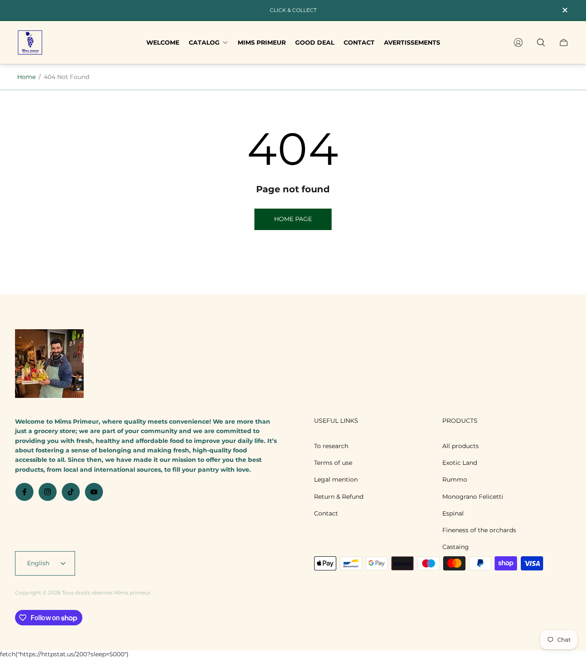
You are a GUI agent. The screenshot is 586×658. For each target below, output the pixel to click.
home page (293, 219)
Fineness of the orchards (479, 530)
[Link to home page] (49, 364)
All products (460, 446)
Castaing (455, 547)
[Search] (541, 42)
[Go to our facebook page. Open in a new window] (24, 491)
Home (26, 77)
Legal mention (336, 479)
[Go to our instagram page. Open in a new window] (47, 491)
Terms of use (333, 463)
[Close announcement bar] (564, 10)
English (38, 563)
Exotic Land (459, 463)
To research (331, 446)
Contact (326, 513)
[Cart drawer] (563, 42)
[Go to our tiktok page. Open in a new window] (70, 491)
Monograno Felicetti (472, 496)
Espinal (453, 513)
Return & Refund (338, 496)
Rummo (454, 479)
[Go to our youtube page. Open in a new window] (94, 491)
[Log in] (518, 42)
